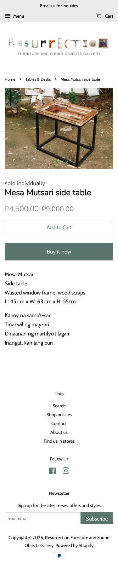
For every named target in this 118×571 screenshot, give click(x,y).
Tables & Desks (38, 79)
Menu (18, 16)
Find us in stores (59, 441)
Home (10, 79)
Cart (108, 16)
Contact (59, 423)
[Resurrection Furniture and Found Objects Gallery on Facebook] (52, 472)
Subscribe (97, 519)
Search (59, 406)
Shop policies (59, 414)
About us (59, 432)
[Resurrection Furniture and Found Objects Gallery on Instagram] (65, 472)
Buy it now (59, 251)
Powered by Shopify (74, 545)
